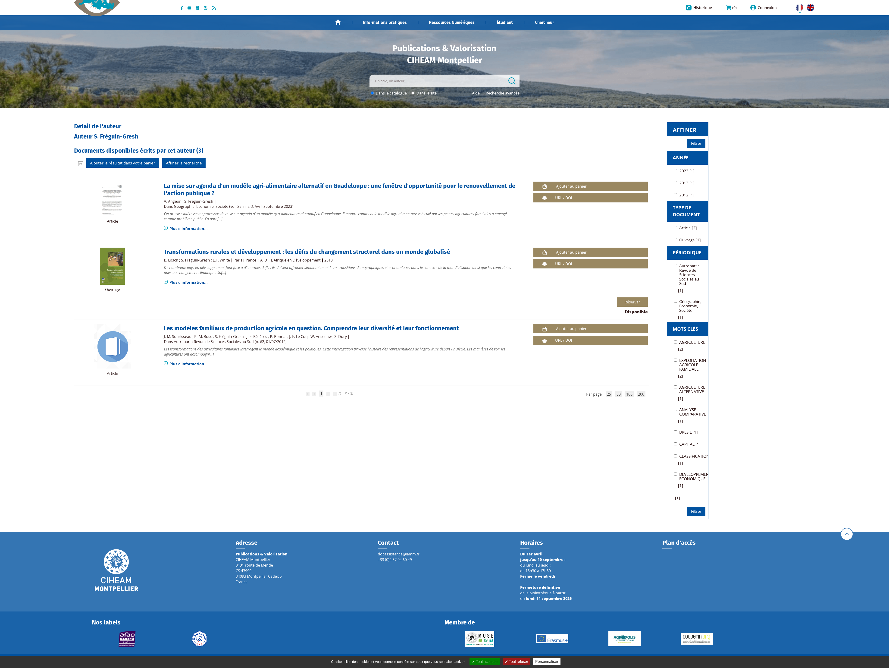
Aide (476, 93)
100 (629, 394)
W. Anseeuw (321, 336)
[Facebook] (182, 7)
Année (681, 157)
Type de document (686, 211)
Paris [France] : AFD (250, 260)
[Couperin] (697, 639)
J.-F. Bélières (257, 336)
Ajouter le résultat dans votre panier (122, 163)
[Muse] (479, 639)
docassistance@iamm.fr (398, 554)
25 (609, 394)
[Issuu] (205, 7)
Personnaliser (546, 662)
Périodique (687, 252)
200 (641, 394)
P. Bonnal (278, 336)
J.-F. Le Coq (298, 336)
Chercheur (544, 22)
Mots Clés (685, 329)
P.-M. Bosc (203, 336)
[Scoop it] (197, 7)
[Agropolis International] (624, 638)
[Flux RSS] (214, 7)
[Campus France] (199, 639)
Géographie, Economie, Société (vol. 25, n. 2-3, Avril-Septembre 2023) (233, 206)
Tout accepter (486, 662)
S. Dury (340, 336)
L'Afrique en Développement (296, 260)
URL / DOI (563, 197)
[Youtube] (189, 7)
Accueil (338, 22)
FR (798, 6)
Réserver (632, 302)
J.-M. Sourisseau (177, 336)
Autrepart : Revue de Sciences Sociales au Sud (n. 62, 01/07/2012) (230, 341)
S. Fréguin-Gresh (198, 201)
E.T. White (221, 260)
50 (619, 394)
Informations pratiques (385, 22)
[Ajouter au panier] (544, 186)
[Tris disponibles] (80, 163)
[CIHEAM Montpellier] (116, 569)
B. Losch (171, 260)
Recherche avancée (503, 93)
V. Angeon (173, 201)
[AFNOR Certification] (127, 639)
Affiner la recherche (184, 163)
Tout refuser (518, 662)
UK (809, 6)
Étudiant (505, 22)
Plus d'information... (188, 228)
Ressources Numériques (452, 22)
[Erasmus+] (552, 638)
